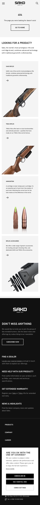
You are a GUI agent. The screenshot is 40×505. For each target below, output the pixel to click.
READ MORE (10, 469)
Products (9, 425)
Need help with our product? (17, 372)
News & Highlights (12, 404)
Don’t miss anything (17, 324)
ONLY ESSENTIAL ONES (20, 482)
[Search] (37, 3)
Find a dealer (9, 357)
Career (8, 440)
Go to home (20, 28)
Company (8, 432)
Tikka (20, 393)
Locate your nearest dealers (12, 361)
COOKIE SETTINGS (20, 488)
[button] (3, 3)
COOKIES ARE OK (19, 476)
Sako (14, 393)
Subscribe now (12, 342)
